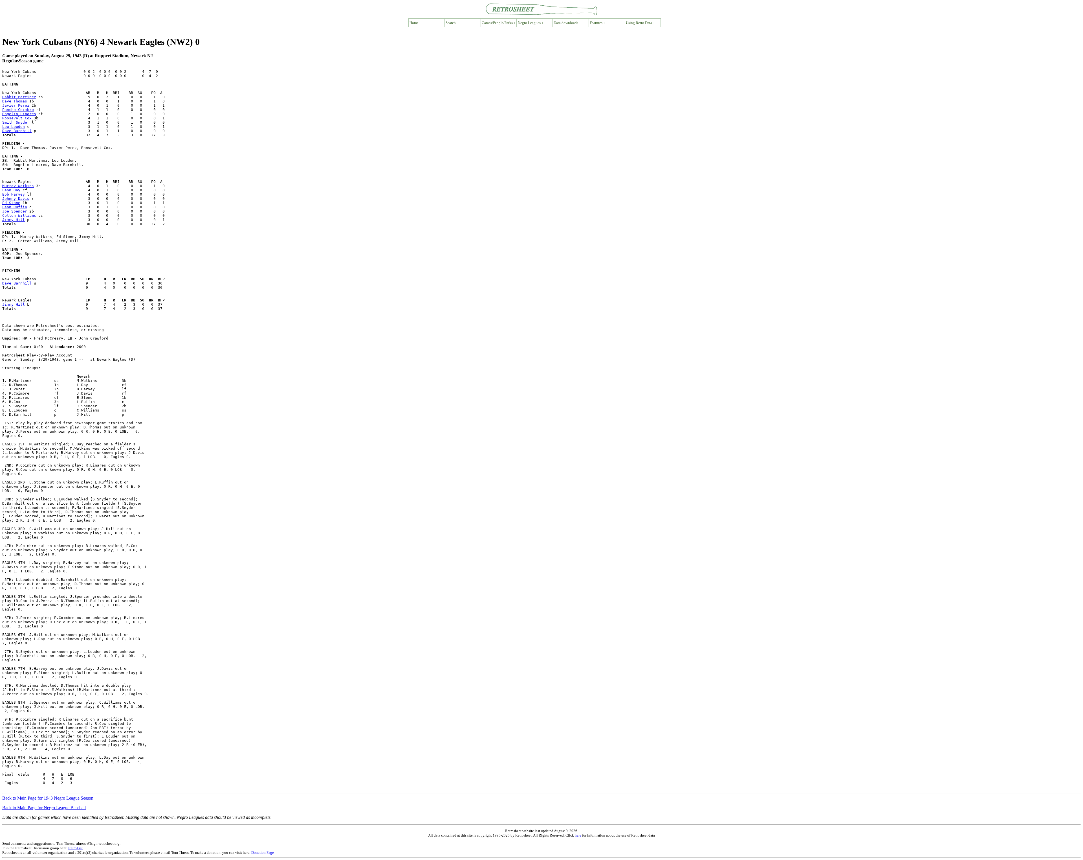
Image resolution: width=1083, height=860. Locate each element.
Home (414, 23)
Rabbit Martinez (19, 97)
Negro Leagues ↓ (530, 23)
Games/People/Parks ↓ (499, 23)
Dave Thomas (14, 101)
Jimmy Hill (13, 220)
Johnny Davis (15, 198)
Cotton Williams (19, 215)
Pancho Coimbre (18, 110)
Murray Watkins (18, 186)
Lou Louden (13, 126)
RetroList (75, 848)
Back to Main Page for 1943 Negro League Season (47, 798)
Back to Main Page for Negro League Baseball (44, 807)
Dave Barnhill (17, 131)
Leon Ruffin (14, 207)
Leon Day (11, 190)
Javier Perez (15, 105)
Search (451, 23)
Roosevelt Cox (17, 118)
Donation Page (262, 852)
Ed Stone (11, 203)
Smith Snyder (15, 122)
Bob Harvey (13, 194)
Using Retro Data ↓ (640, 23)
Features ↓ (597, 23)
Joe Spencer (14, 211)
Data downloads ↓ (567, 23)
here (578, 835)
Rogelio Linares (19, 114)
